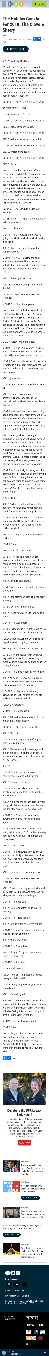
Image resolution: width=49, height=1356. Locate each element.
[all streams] (45, 1352)
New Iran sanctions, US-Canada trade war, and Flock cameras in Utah (33, 1189)
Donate (40, 4)
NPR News (25, 1161)
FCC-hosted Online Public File (17, 1296)
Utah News (25, 1182)
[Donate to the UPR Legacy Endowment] (24, 1089)
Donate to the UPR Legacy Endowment (24, 1112)
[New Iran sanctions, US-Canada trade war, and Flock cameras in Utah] (11, 1186)
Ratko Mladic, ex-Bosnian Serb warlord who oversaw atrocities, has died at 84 (33, 1214)
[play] (4, 1352)
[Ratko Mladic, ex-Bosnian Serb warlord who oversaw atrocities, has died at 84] (11, 1212)
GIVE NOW (24, 1142)
